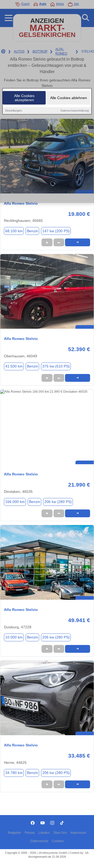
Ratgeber (14, 833)
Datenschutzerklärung (75, 110)
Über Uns (60, 833)
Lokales (44, 833)
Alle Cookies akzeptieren (24, 98)
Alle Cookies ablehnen (68, 98)
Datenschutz (39, 841)
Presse (30, 833)
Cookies (58, 841)
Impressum (78, 833)
